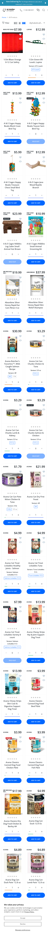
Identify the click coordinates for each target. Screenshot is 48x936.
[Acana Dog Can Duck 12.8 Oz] (35, 804)
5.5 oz (36, 374)
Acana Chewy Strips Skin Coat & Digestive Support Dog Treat (12, 705)
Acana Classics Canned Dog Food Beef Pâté (36, 703)
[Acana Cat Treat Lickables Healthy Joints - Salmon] (12, 546)
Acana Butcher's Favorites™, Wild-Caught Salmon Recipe (12, 365)
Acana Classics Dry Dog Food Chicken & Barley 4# (12, 824)
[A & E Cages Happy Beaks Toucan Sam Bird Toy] (35, 106)
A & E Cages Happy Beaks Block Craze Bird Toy (12, 126)
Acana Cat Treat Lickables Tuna (35, 564)
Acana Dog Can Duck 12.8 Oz (35, 822)
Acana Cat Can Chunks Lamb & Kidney (12, 433)
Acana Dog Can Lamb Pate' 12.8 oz (35, 881)
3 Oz (9, 509)
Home (4, 17)
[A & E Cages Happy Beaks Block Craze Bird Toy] (12, 106)
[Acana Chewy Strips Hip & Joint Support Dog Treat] (35, 615)
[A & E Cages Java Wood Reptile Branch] (35, 165)
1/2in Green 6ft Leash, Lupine (36, 60)
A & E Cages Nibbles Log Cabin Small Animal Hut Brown (12, 246)
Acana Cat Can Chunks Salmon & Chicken (36, 433)
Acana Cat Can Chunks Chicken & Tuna (36, 364)
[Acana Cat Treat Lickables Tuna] (35, 546)
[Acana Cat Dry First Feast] (35, 479)
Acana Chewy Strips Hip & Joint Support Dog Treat (36, 634)
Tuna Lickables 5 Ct (35, 575)
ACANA (5, 331)
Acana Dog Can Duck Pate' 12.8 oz (12, 881)
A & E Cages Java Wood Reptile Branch (35, 185)
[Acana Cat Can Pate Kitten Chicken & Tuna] (12, 479)
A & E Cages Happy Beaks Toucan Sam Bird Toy (35, 126)
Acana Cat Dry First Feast (35, 497)
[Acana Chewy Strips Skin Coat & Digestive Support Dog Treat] (12, 684)
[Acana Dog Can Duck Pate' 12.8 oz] (12, 862)
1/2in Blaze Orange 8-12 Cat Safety (12, 60)
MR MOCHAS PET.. (7, 272)
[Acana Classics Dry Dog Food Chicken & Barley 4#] (12, 804)
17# (14, 376)
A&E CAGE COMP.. (6, 93)
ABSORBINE (31, 272)
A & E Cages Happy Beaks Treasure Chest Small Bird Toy (12, 186)
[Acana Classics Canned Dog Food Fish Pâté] (35, 745)
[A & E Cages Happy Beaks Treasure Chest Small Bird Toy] (12, 165)
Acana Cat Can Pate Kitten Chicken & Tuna (12, 499)
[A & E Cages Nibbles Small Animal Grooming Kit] (35, 226)
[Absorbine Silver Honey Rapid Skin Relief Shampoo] (35, 285)
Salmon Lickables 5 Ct (12, 578)
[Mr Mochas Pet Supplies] (9, 10)
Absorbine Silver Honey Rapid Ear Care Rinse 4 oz (12, 305)
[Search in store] (43, 10)
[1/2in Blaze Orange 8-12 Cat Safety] (12, 42)
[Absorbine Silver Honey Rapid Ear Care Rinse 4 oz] (12, 285)
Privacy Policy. (29, 912)
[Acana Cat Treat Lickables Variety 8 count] (12, 615)
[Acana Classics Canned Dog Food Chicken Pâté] (12, 745)
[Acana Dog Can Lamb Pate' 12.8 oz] (35, 862)
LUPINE (29, 29)
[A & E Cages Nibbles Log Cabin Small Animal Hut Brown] (12, 226)
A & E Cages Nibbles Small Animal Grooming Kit (36, 246)
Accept (22, 918)
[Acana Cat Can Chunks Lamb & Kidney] (12, 413)
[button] (2, 3)
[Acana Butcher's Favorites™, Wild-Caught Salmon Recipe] (12, 344)
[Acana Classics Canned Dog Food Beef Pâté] (35, 684)
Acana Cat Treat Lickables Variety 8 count (12, 634)
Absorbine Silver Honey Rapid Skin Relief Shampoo (36, 305)
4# (10, 376)
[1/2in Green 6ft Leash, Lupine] (35, 42)
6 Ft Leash (35, 69)
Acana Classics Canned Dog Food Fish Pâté (36, 765)
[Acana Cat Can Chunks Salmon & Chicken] (35, 413)
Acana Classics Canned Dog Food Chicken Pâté (12, 765)
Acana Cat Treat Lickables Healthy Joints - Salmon (12, 566)
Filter (7, 23)
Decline (22, 924)
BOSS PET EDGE (8, 29)
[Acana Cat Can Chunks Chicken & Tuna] (35, 344)
